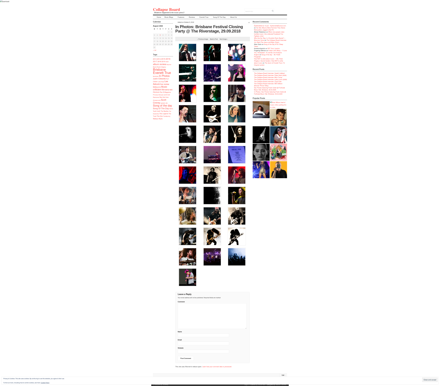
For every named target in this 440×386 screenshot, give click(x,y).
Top (283, 375)
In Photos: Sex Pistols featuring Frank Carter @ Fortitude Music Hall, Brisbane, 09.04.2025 (270, 93)
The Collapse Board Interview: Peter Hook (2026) (270, 75)
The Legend (163, 113)
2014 (159, 59)
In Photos (164, 75)
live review (164, 84)
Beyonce (168, 64)
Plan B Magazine (165, 92)
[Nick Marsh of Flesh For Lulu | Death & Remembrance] (278, 117)
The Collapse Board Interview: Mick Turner (268, 77)
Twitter (276, 9)
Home (159, 17)
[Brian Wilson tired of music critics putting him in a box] (278, 104)
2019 (163, 61)
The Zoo (160, 116)
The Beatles (164, 111)
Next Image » (224, 39)
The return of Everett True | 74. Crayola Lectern (269, 64)
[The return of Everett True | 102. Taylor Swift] (261, 169)
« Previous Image (202, 39)
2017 (155, 61)
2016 (168, 58)
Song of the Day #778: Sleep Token (268, 45)
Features (181, 17)
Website (180, 348)
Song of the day (162, 105)
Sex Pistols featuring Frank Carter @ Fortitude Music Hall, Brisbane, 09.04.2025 (269, 89)
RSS (285, 9)
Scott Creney (159, 101)
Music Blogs (168, 17)
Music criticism (160, 88)
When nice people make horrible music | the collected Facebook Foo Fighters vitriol (269, 34)
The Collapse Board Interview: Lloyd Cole (267, 81)
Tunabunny (166, 116)
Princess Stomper (158, 95)
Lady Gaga (161, 81)
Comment (181, 302)
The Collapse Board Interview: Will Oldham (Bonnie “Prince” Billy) (268, 84)
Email (282, 9)
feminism (156, 76)
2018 (159, 61)
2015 (163, 59)
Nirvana (165, 89)
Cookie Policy (45, 383)
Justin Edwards (159, 78)
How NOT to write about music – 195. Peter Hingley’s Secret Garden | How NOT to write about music (268, 61)
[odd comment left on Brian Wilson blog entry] (261, 109)
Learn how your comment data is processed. (217, 366)
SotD (158, 111)
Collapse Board (166, 9)
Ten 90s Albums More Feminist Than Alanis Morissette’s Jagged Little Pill (269, 29)
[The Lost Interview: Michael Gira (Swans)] (278, 169)
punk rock (167, 95)
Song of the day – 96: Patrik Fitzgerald (267, 56)
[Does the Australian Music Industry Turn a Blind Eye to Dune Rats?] (261, 134)
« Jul (154, 50)
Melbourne (157, 87)
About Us (233, 17)
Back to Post (214, 39)
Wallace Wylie (157, 119)
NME (171, 90)
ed (249, 22)
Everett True (203, 17)
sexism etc (164, 103)
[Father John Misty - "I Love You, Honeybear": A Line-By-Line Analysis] (278, 152)
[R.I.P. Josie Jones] (261, 152)
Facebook (279, 9)
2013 (155, 59)
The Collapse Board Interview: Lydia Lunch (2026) (270, 79)
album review (159, 64)
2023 (167, 61)
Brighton (163, 67)
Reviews (192, 17)
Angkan (256, 55)
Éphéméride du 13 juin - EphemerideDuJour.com (270, 26)
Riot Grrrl (162, 97)
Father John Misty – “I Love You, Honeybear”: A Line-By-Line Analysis (270, 51)
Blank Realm (157, 67)
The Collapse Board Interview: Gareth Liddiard (269, 73)
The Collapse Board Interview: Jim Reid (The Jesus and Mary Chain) (270, 41)
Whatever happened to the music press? (169, 13)
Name (180, 332)
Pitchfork (156, 92)
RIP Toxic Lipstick (274, 48)
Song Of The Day (219, 17)
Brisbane (159, 69)
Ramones (156, 97)
